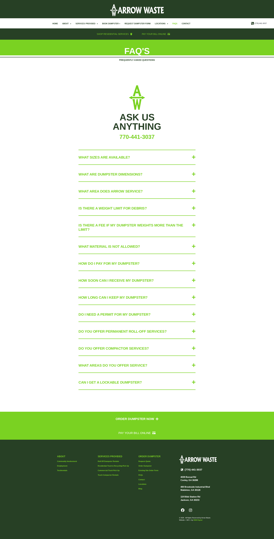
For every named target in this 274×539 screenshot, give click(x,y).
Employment (62, 466)
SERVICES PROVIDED (110, 456)
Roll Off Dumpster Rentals (108, 461)
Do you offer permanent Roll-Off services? (122, 331)
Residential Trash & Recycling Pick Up (113, 466)
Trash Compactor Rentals (108, 475)
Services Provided (85, 24)
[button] (137, 157)
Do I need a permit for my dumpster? (114, 314)
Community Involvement (67, 461)
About (65, 24)
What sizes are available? (104, 157)
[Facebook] (182, 510)
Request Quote (144, 461)
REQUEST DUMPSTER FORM (138, 24)
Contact (186, 24)
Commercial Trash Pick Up (108, 471)
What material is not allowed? (109, 246)
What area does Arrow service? (110, 191)
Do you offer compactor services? (113, 348)
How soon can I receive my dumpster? (116, 280)
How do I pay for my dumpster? (109, 263)
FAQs (174, 24)
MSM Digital (198, 520)
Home (55, 24)
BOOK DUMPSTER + (111, 24)
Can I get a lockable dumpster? (110, 382)
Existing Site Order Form (148, 471)
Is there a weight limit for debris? (112, 208)
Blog (140, 489)
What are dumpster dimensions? (110, 174)
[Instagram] (190, 510)
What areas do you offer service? (112, 365)
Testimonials (62, 471)
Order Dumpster (145, 466)
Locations (160, 24)
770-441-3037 (137, 137)
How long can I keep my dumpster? (113, 297)
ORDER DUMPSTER (149, 456)
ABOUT (61, 456)
